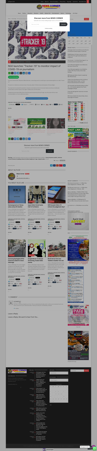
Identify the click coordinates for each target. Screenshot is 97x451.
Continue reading (48, 28)
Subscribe (63, 24)
